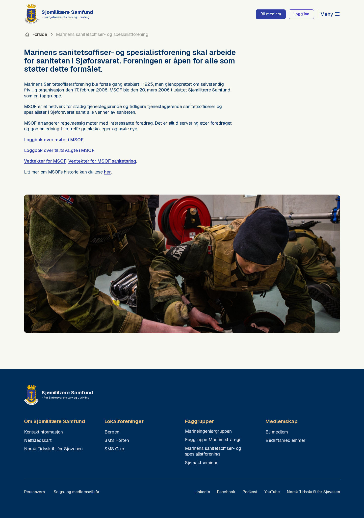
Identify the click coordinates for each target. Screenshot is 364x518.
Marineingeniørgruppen (208, 431)
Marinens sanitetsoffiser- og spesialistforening (213, 451)
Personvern (34, 491)
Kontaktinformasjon (43, 432)
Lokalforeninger (124, 421)
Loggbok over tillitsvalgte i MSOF (59, 150)
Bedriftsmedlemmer (285, 440)
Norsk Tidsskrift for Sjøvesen (53, 449)
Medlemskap (281, 421)
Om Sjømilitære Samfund (54, 421)
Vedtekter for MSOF (45, 161)
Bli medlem (276, 432)
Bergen (111, 432)
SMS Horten (116, 440)
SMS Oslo (114, 449)
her (107, 172)
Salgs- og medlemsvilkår (77, 491)
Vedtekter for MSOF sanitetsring (102, 161)
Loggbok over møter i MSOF (53, 140)
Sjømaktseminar (201, 462)
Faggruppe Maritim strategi (212, 439)
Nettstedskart (38, 440)
